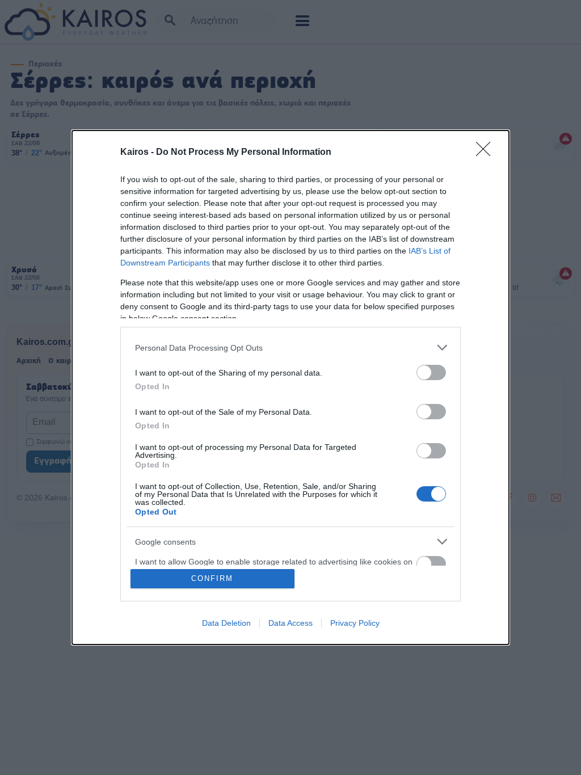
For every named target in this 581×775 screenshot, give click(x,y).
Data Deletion (226, 622)
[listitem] (290, 347)
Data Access (290, 622)
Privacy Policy (355, 622)
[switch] (431, 372)
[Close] (487, 152)
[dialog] (290, 387)
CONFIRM (212, 578)
